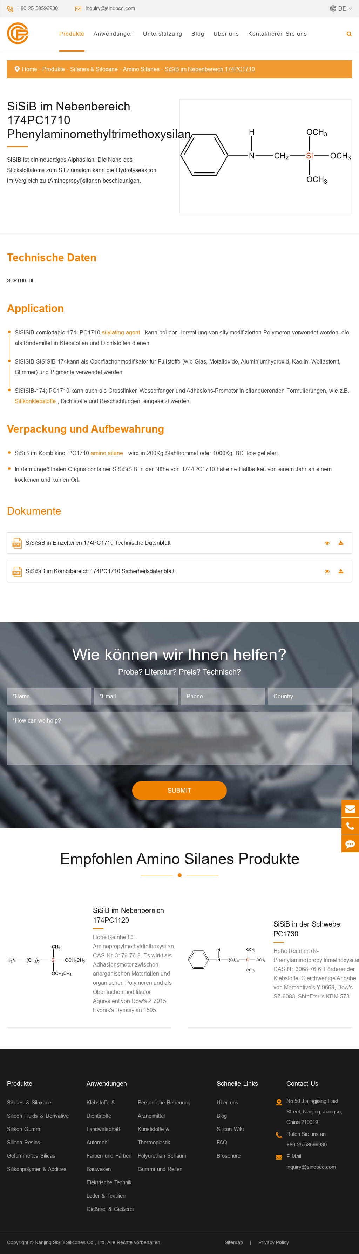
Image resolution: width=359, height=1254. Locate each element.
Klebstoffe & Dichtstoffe (101, 1109)
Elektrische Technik (109, 1182)
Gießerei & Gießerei (110, 1209)
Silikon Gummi (24, 1129)
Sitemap (234, 1242)
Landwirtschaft (103, 1129)
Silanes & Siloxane (94, 69)
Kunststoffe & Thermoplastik (154, 1135)
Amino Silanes (141, 69)
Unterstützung (162, 33)
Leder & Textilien (106, 1196)
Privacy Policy (273, 1242)
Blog (197, 33)
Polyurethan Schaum (162, 1156)
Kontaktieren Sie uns (277, 33)
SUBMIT (179, 790)
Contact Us (302, 1083)
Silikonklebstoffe (36, 401)
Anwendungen (114, 33)
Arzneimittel (151, 1116)
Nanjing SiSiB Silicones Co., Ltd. (70, 1242)
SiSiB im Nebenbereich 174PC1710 (210, 69)
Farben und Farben (109, 1156)
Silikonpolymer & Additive (36, 1169)
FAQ (222, 1142)
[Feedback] (350, 843)
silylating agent (122, 332)
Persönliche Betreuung (164, 1102)
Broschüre (229, 1156)
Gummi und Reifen (160, 1169)
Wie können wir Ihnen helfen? (179, 654)
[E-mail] (350, 808)
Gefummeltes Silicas (31, 1156)
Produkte (71, 33)
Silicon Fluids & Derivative (38, 1116)
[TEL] (350, 826)
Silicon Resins (23, 1142)
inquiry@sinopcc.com (110, 8)
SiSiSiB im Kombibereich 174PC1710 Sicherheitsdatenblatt (100, 571)
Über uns (226, 33)
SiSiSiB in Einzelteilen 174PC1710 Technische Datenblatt (98, 543)
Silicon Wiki (230, 1129)
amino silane (108, 453)
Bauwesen (99, 1169)
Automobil (98, 1142)
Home (29, 69)
